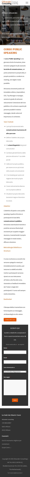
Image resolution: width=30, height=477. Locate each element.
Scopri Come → (6, 447)
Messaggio (7, 377)
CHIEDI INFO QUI (10, 320)
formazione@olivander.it (15, 473)
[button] (26, 3)
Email (6, 357)
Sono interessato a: (9, 367)
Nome (6, 348)
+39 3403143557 (6, 423)
